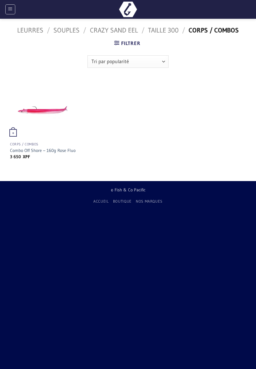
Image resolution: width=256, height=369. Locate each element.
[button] (10, 9)
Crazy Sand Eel (114, 30)
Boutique (122, 201)
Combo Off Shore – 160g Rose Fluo (43, 150)
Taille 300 (163, 30)
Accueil (101, 201)
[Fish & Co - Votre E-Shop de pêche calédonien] (128, 9)
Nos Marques (149, 201)
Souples (66, 30)
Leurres (30, 30)
